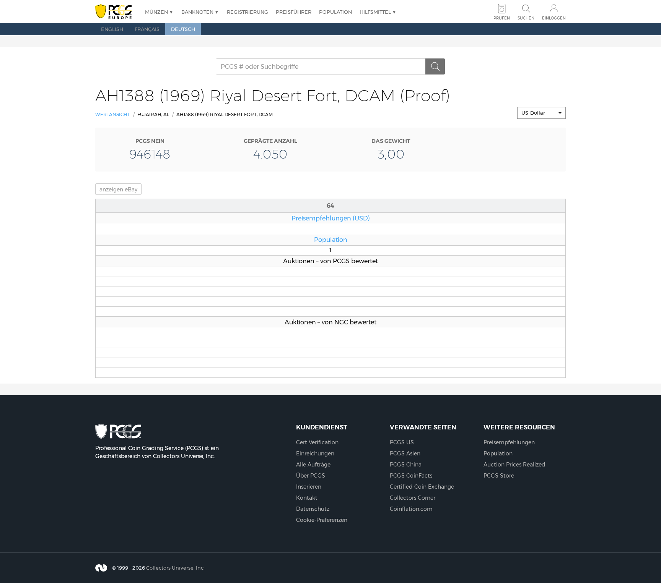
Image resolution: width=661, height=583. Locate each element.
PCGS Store (499, 475)
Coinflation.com (411, 508)
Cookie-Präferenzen (321, 520)
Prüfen (501, 18)
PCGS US (402, 442)
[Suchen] (435, 66)
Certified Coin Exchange (422, 486)
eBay (118, 189)
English (112, 29)
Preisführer (293, 12)
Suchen (526, 18)
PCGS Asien (405, 453)
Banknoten (197, 12)
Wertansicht (112, 114)
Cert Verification (317, 442)
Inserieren (308, 486)
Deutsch (183, 29)
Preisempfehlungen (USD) (330, 218)
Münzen (156, 12)
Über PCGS (310, 475)
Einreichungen (315, 453)
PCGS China (406, 464)
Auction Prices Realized (514, 464)
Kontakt (306, 497)
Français (147, 29)
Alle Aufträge (313, 464)
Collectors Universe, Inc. (175, 568)
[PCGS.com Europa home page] (116, 12)
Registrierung (247, 12)
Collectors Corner (412, 497)
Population (335, 12)
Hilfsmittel (375, 12)
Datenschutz (312, 508)
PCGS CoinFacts (411, 475)
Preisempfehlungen (509, 442)
